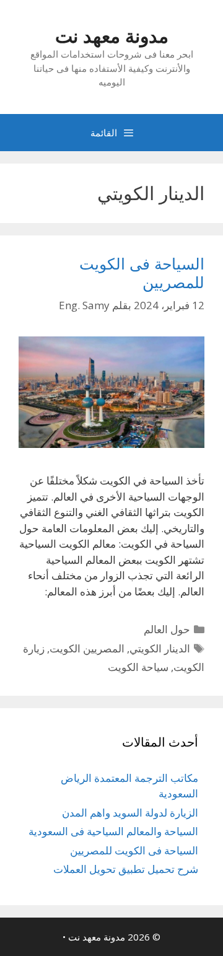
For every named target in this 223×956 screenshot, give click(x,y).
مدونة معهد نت (111, 35)
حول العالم (167, 629)
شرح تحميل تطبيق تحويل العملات (125, 869)
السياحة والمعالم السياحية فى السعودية (113, 831)
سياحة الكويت (138, 667)
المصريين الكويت (87, 648)
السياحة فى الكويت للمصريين (141, 272)
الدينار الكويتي (159, 648)
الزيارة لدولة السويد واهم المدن (130, 812)
